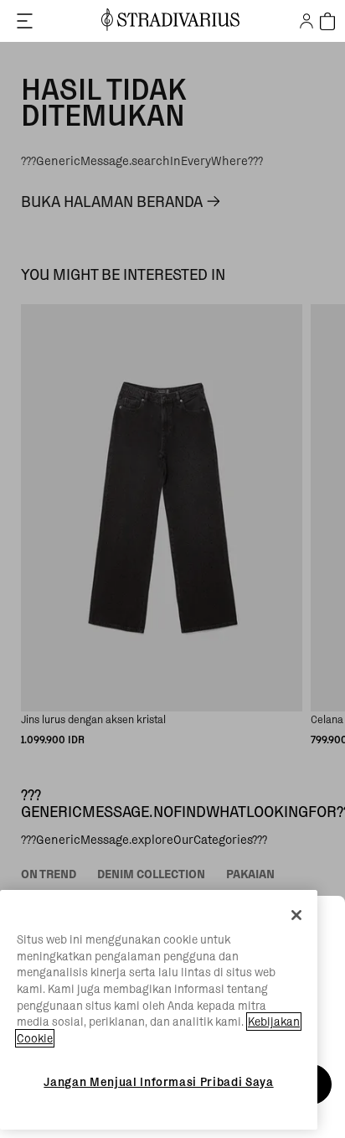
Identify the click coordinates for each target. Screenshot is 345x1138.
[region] (158, 1010)
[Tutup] (296, 915)
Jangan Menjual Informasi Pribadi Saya (158, 1081)
